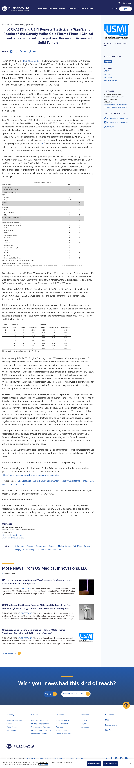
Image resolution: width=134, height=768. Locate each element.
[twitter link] (106, 758)
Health (61, 550)
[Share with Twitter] (16, 51)
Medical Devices (64, 546)
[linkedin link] (111, 758)
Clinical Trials (77, 546)
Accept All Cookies (110, 763)
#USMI (106, 71)
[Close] (130, 764)
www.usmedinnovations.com (13, 538)
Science (87, 546)
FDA (55, 550)
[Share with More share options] (34, 51)
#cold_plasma (109, 77)
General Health (41, 546)
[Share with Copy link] (30, 51)
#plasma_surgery (110, 80)
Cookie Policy (43, 764)
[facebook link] (121, 758)
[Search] (119, 3)
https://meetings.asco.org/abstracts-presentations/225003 (30, 475)
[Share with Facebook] (20, 51)
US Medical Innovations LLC (117, 118)
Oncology (52, 546)
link (42, 143)
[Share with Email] (25, 51)
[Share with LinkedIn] (11, 51)
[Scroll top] (126, 705)
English (108, 62)
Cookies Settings (94, 763)
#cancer (107, 74)
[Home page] (15, 8)
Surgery (18, 550)
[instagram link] (126, 758)
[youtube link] (116, 758)
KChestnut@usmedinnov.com (13, 535)
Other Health (20, 546)
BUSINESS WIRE (31, 60)
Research (30, 546)
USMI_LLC (111, 127)
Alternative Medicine (44, 550)
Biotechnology (28, 550)
